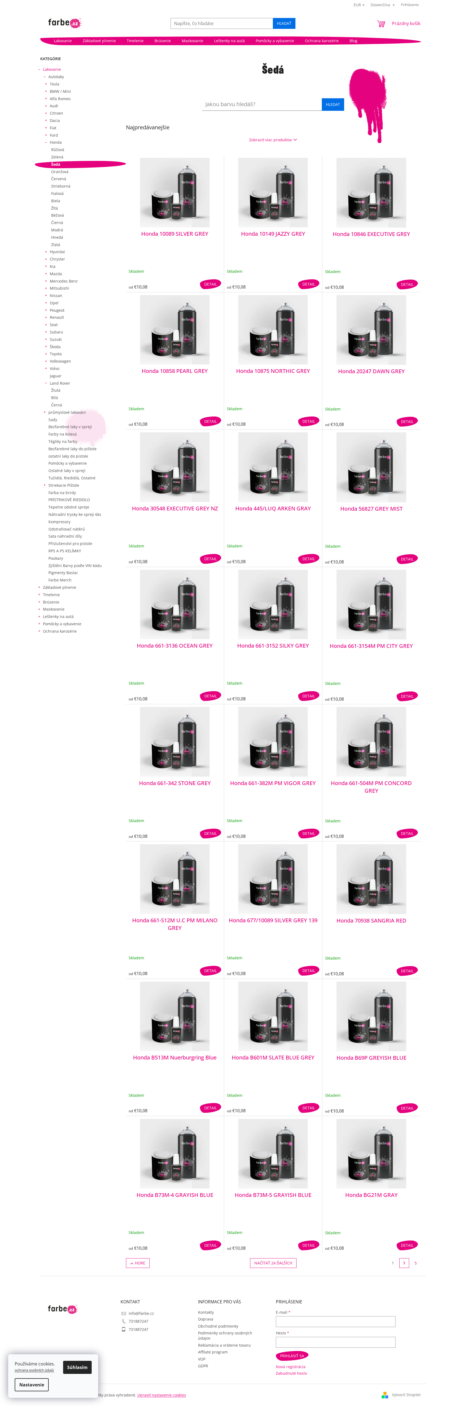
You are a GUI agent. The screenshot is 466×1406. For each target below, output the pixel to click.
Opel (54, 302)
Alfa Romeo (60, 98)
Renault (57, 317)
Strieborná (60, 186)
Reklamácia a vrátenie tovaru (224, 1345)
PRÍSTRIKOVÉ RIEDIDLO (69, 499)
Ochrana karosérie (60, 631)
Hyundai (57, 251)
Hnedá (57, 237)
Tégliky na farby (62, 441)
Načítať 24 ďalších (273, 1263)
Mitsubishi (59, 288)
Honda (56, 142)
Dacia (55, 120)
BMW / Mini (60, 91)
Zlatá (55, 244)
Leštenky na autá (58, 616)
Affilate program (213, 1352)
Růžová (57, 149)
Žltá (54, 208)
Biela (55, 200)
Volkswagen (60, 361)
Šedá (55, 164)
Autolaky (56, 76)
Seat (54, 324)
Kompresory (59, 521)
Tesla (54, 84)
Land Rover (60, 383)
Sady (52, 419)
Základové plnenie (59, 587)
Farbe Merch (60, 580)
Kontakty (206, 1312)
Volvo (54, 368)
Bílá (54, 397)
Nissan (56, 295)
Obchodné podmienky (218, 1326)
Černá (56, 405)
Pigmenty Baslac (63, 572)
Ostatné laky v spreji (66, 470)
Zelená (57, 157)
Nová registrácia (290, 1366)
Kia (52, 266)
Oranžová (60, 171)
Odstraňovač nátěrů (66, 529)
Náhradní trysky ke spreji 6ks (74, 514)
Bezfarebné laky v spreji (70, 426)
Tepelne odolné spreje (68, 507)
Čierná (57, 222)
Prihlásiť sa (292, 1355)
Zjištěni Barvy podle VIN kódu (75, 565)
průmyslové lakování (67, 412)
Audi (54, 105)
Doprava (205, 1319)
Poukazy (55, 558)
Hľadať (284, 23)
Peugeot (57, 310)
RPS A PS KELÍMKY (64, 550)
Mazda (56, 273)
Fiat (53, 127)
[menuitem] (62, 40)
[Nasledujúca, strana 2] (404, 1263)
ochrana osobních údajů (34, 1370)
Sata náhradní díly (65, 536)
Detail (210, 284)
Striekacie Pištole (63, 485)
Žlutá (55, 390)
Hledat (333, 104)
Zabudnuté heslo (291, 1373)
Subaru (56, 332)
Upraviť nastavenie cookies (161, 1395)
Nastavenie (31, 1385)
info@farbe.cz (141, 1313)
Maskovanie (53, 609)
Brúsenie (51, 602)
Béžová (57, 215)
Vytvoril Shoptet (406, 1394)
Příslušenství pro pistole (70, 543)
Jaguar (55, 375)
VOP (201, 1359)
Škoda (55, 346)
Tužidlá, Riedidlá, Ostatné (71, 477)
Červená (58, 178)
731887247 (138, 1321)
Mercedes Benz (64, 281)
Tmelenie (51, 594)
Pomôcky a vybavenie (67, 463)
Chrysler (57, 259)
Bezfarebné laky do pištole (72, 448)
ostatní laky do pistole (68, 456)
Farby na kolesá (62, 434)
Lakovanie (52, 69)
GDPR (203, 1365)
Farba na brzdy (62, 492)
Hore (140, 1263)
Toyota (56, 353)
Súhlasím (77, 1367)
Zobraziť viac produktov (270, 139)
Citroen (56, 113)
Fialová (57, 193)
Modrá (57, 229)
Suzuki (56, 339)
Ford (54, 135)
